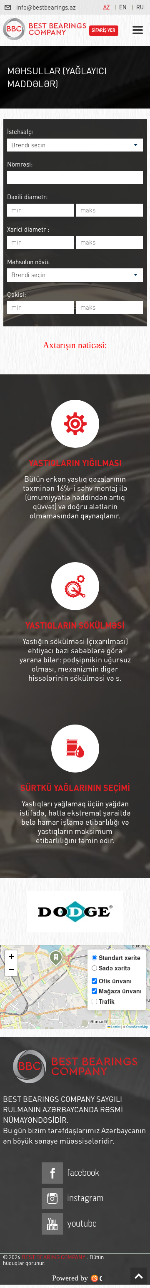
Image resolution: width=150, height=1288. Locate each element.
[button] (56, 959)
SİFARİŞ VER (103, 30)
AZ (106, 6)
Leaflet (115, 1026)
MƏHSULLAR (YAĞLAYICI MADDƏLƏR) (57, 77)
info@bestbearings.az (46, 7)
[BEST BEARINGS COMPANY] (44, 30)
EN (123, 6)
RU (140, 6)
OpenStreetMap (137, 1026)
